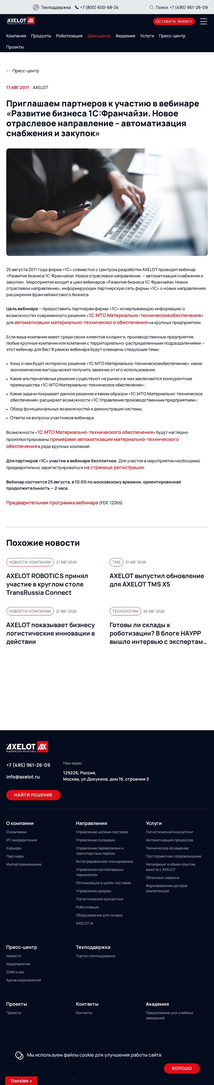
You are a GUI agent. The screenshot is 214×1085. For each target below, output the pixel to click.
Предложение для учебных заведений (169, 1015)
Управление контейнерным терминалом (99, 872)
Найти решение (33, 795)
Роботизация (69, 36)
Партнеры (15, 856)
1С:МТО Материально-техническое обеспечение (92, 385)
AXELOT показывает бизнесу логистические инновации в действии (50, 633)
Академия (125, 36)
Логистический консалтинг (100, 898)
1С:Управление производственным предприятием (143, 400)
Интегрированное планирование (104, 861)
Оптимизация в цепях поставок (103, 882)
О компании (16, 831)
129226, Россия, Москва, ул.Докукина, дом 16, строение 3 (106, 776)
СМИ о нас (15, 971)
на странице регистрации (114, 467)
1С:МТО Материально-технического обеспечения (95, 432)
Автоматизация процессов (169, 839)
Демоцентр (99, 36)
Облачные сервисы (163, 877)
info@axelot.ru (23, 777)
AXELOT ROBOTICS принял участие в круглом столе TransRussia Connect (47, 584)
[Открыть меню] (204, 21)
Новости (13, 955)
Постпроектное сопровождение (173, 856)
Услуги (147, 36)
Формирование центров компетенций (166, 888)
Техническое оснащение (167, 848)
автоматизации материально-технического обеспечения (81, 322)
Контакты (84, 1012)
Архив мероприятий (23, 980)
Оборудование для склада (99, 915)
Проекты (15, 47)
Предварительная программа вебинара (52, 502)
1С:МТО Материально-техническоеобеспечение (145, 315)
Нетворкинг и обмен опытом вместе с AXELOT (170, 867)
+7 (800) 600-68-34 (99, 7)
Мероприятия (18, 963)
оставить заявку (174, 21)
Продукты (41, 36)
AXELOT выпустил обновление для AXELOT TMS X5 (157, 580)
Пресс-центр (172, 36)
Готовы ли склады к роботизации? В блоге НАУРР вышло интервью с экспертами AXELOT (158, 633)
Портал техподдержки (95, 955)
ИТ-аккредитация (21, 839)
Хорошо (182, 1068)
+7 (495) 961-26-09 (189, 7)
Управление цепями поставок (102, 831)
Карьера (13, 848)
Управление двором (93, 890)
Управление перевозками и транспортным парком (100, 851)
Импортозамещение (23, 864)
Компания (16, 36)
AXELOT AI (84, 923)
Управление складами (95, 839)
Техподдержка (56, 7)
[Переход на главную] (20, 21)
